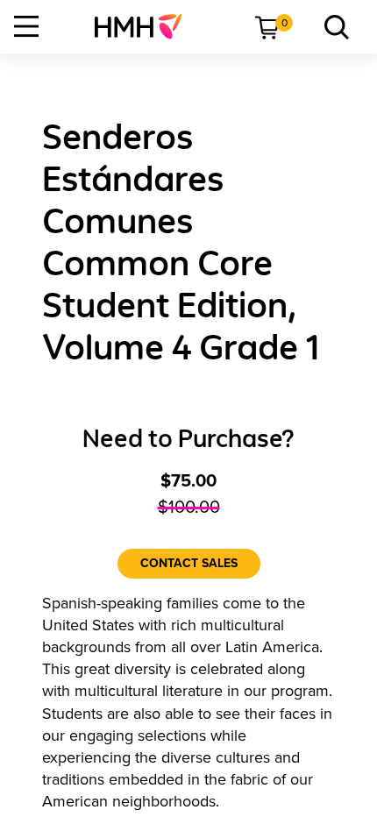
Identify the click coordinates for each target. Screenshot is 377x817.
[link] (145, 26)
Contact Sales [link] (189, 563)
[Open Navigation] (26, 26)
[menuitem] (145, 26)
